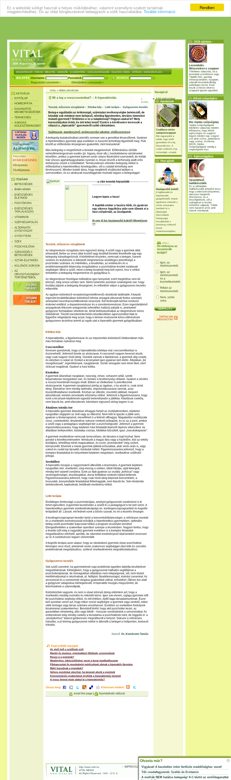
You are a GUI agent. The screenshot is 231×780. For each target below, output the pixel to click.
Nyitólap (21, 98)
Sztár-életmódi (26, 260)
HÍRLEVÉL (50, 72)
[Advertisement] (115, 28)
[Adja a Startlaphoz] (84, 689)
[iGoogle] (71, 689)
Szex (17, 241)
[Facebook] (64, 689)
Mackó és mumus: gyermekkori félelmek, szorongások (82, 653)
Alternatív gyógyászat (23, 229)
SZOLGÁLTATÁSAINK (98, 72)
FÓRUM (39, 72)
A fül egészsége (165, 98)
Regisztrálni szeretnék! (45, 82)
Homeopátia (23, 103)
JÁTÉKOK (137, 72)
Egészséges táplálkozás (24, 210)
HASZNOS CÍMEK (120, 72)
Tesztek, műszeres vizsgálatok (66, 107)
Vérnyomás (20, 165)
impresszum (134, 766)
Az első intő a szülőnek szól (66, 649)
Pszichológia (24, 246)
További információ (159, 11)
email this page (83, 693)
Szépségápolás (26, 222)
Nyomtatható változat (112, 693)
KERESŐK (63, 72)
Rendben (207, 7)
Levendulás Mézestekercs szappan (204, 67)
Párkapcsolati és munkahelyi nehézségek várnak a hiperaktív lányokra (91, 664)
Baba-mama (22, 189)
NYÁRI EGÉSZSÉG (25, 160)
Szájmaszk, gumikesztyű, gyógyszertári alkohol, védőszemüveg (89, 132)
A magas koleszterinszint (27, 124)
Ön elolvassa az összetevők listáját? (167, 249)
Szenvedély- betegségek (23, 253)
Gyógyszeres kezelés (135, 107)
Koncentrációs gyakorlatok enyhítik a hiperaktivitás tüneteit (85, 676)
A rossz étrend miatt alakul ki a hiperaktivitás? (77, 679)
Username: (38, 78)
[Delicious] (91, 689)
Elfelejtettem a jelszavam (87, 82)
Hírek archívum (68, 90)
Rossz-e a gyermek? (62, 657)
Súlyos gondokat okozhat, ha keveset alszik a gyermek (82, 672)
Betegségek (23, 184)
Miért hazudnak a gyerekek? (66, 668)
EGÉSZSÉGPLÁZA (153, 72)
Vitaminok (21, 217)
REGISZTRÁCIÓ (24, 72)
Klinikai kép (95, 107)
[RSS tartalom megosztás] (128, 689)
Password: (75, 78)
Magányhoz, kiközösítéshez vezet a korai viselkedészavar (84, 660)
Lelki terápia (112, 107)
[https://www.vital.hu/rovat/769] (25, 139)
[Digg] (98, 689)
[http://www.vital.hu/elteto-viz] (25, 150)
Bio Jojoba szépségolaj (204, 122)
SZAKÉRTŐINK (77, 72)
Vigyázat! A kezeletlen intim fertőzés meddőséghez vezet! (181, 767)
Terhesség (22, 117)
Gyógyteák (22, 236)
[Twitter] (78, 689)
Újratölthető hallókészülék (198, 181)
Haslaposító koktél (167, 189)
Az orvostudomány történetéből (27, 274)
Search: (123, 78)
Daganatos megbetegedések (27, 110)
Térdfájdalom (21, 170)
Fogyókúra (23, 203)
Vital (53, 90)
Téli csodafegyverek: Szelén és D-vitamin (170, 772)
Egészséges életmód (23, 196)
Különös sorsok (27, 265)
